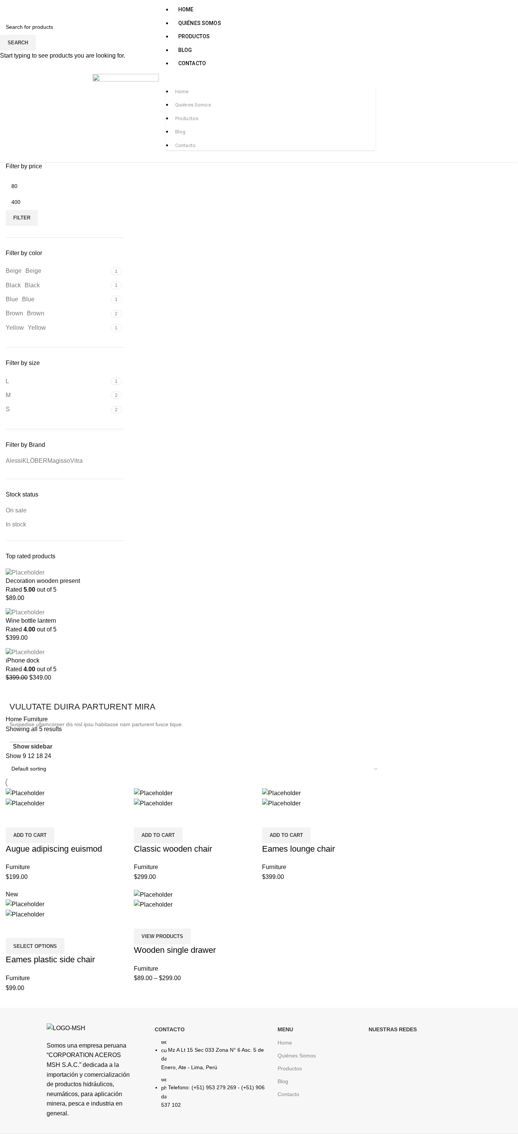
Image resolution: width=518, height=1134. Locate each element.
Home (186, 9)
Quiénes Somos (199, 23)
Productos (194, 36)
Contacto (192, 63)
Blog (185, 50)
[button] (271, 81)
